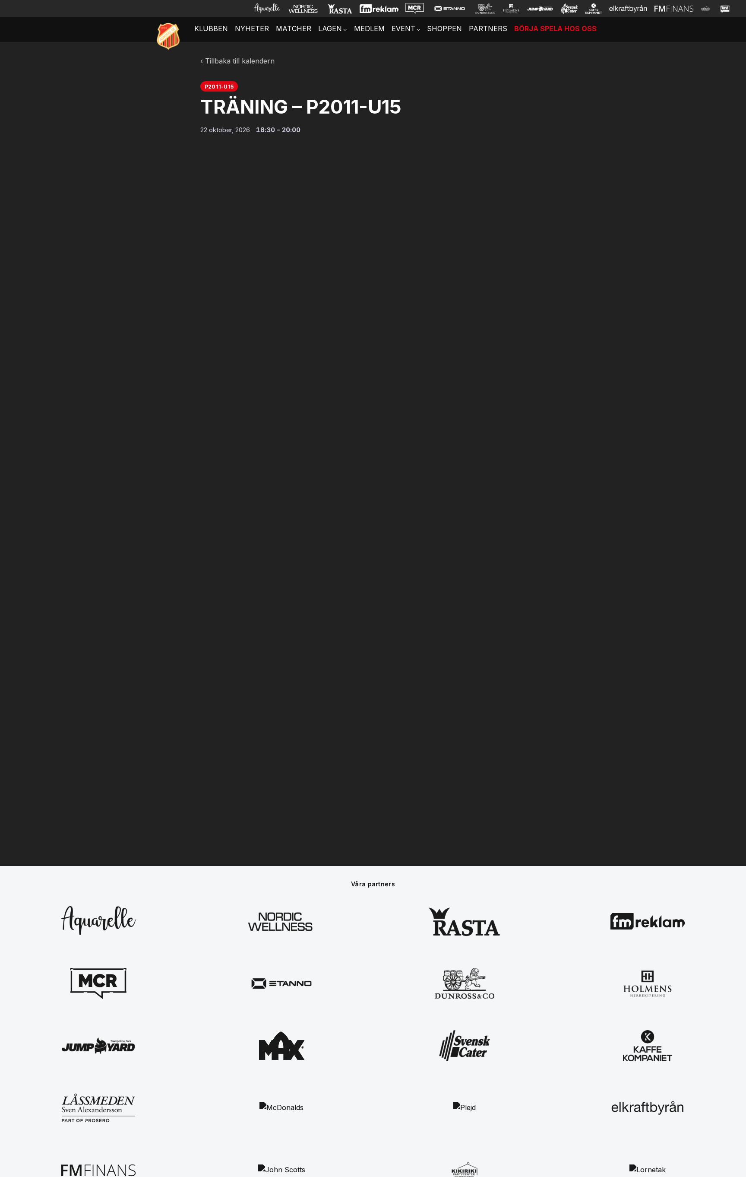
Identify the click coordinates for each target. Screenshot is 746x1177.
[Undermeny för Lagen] (345, 29)
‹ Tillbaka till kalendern (237, 61)
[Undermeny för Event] (418, 29)
